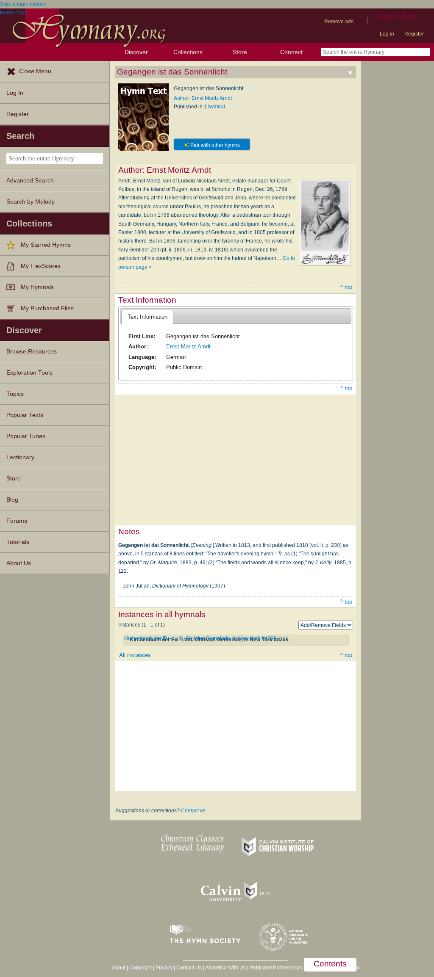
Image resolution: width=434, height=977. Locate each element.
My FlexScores (41, 266)
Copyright (140, 968)
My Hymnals (37, 287)
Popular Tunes (25, 436)
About (118, 968)
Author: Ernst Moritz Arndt (203, 98)
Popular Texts (24, 415)
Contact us (193, 811)
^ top (346, 287)
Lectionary (20, 457)
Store (240, 52)
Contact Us (189, 968)
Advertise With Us (225, 968)
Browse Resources (31, 351)
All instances (135, 655)
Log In (14, 93)
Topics (15, 394)
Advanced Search (30, 180)
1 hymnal (214, 107)
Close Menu (35, 71)
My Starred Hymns (46, 245)
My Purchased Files (47, 308)
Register (414, 34)
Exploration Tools (29, 373)
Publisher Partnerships (276, 968)
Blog (12, 500)
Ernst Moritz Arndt (188, 346)
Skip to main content (23, 4)
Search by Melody (30, 202)
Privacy (164, 968)
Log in (387, 34)
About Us (18, 563)
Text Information (147, 317)
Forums (16, 521)
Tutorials (17, 542)
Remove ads (338, 22)
